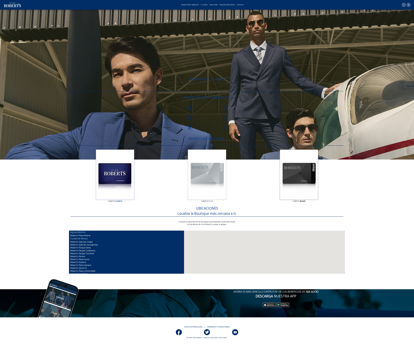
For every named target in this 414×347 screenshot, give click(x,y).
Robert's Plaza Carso (79, 259)
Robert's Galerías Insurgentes (84, 244)
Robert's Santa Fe (78, 268)
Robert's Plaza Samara (80, 265)
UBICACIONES (213, 5)
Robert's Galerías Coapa (81, 241)
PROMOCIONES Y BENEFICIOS (190, 5)
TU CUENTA (204, 5)
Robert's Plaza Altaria (80, 235)
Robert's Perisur (77, 256)
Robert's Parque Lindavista (82, 250)
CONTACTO (240, 5)
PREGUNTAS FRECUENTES (227, 5)
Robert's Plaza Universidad (82, 271)
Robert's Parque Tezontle (82, 253)
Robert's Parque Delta (80, 247)
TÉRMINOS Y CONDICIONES (218, 327)
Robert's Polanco (78, 262)
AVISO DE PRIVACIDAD (193, 327)
